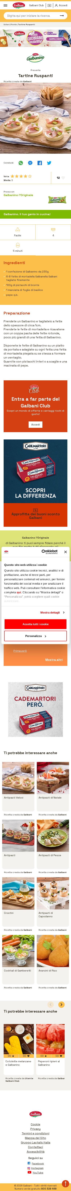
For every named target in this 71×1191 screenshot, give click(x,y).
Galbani (7, 24)
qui (19, 592)
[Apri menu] (5, 5)
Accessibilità (35, 1152)
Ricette (14, 24)
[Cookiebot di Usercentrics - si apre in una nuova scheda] (43, 552)
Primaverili (20, 651)
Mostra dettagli (50, 612)
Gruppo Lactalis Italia (35, 1142)
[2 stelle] (17, 176)
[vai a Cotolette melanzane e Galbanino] (19, 1039)
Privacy (35, 1129)
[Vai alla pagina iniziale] (35, 1115)
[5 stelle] (30, 176)
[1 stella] (12, 176)
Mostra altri (54, 660)
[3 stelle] (21, 176)
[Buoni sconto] (50, 5)
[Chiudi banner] (65, 552)
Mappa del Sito (35, 1138)
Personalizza (33, 636)
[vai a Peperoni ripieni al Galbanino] (51, 1039)
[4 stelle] (25, 176)
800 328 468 (49, 1188)
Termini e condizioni (35, 1133)
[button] (61, 1004)
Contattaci (35, 1147)
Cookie (35, 1124)
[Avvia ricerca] (60, 15)
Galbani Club (36, 5)
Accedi (35, 424)
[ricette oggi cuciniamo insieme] (35, 38)
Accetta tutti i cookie (36, 624)
